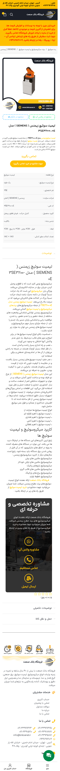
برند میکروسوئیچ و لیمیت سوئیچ (32, 49)
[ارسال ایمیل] (28, 578)
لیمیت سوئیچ (32, 141)
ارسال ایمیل (29, 586)
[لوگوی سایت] (41, 14)
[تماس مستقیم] (28, 559)
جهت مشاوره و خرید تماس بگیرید (28, 163)
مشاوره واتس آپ (29, 550)
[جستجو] (11, 14)
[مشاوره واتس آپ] (28, 541)
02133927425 (49, 5)
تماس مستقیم (29, 568)
